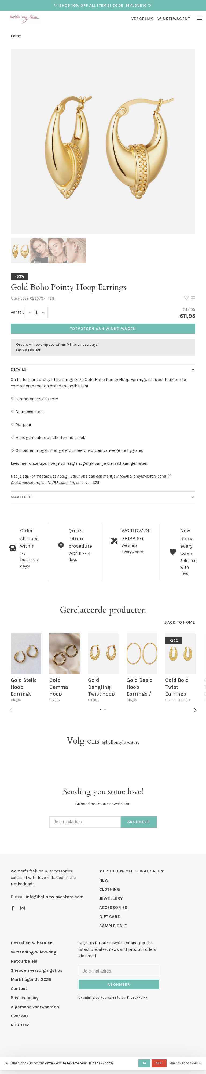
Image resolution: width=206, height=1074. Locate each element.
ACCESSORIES (113, 907)
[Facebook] (13, 908)
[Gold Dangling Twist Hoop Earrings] (103, 653)
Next (195, 710)
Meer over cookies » (185, 1063)
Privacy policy (24, 997)
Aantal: (17, 312)
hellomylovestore (120, 742)
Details (19, 369)
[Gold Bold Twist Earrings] (180, 653)
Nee (159, 1063)
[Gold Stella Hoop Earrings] (26, 653)
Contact (19, 988)
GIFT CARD (110, 916)
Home (16, 36)
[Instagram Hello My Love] (22, 908)
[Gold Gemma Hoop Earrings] (64, 653)
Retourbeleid (24, 961)
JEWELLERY (111, 898)
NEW (104, 880)
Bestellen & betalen (32, 942)
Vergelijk (142, 18)
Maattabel (22, 497)
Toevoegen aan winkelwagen (103, 328)
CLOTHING (109, 889)
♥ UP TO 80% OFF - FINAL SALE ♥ (131, 870)
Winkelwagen (173, 18)
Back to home (179, 622)
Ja (144, 1063)
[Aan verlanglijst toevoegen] (187, 298)
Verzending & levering (33, 952)
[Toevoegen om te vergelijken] (193, 298)
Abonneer (138, 822)
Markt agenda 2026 (31, 979)
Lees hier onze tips (29, 463)
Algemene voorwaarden (35, 1006)
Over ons (20, 1015)
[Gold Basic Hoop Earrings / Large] (142, 653)
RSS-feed (20, 1025)
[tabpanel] (103, 141)
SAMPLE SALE (113, 925)
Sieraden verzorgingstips (36, 970)
